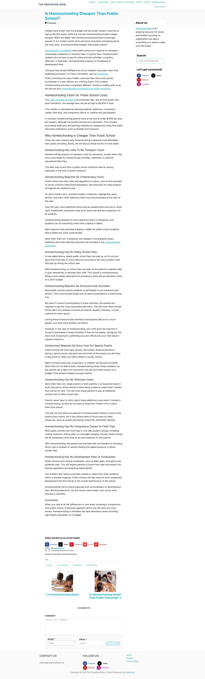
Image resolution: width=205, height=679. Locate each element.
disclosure (103, 74)
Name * (51, 639)
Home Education (62, 565)
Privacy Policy (132, 661)
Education (48, 554)
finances (49, 565)
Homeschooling (67, 554)
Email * (83, 639)
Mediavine (130, 672)
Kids (75, 554)
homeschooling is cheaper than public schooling (86, 88)
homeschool (77, 565)
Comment (50, 616)
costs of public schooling (62, 100)
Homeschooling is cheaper (58, 50)
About (128, 655)
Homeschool (57, 554)
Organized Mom (58, 548)
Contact (129, 658)
